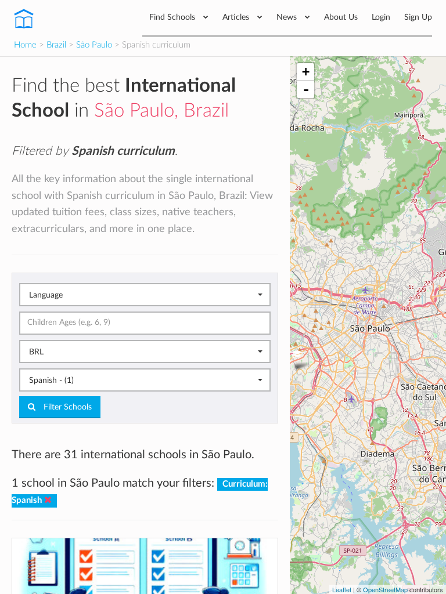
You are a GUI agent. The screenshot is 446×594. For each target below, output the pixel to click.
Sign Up (418, 17)
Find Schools (173, 17)
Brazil (56, 45)
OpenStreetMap (385, 589)
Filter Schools (66, 407)
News (287, 17)
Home (25, 45)
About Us (341, 17)
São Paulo (94, 45)
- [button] (306, 89)
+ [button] (306, 71)
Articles (236, 17)
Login (381, 17)
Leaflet (341, 589)
